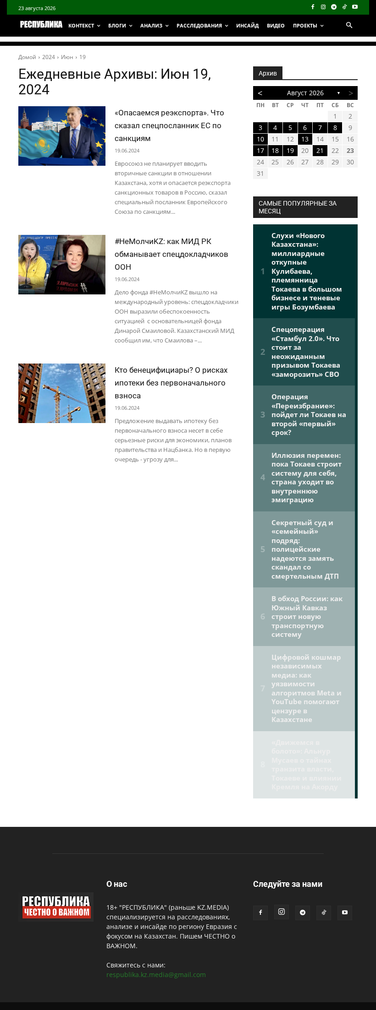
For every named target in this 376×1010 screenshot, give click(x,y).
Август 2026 (305, 92)
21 (320, 150)
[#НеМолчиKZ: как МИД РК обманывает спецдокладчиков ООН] (61, 264)
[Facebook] (313, 7)
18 (275, 150)
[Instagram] (323, 7)
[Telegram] (334, 7)
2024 (48, 57)
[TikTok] (344, 7)
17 (260, 150)
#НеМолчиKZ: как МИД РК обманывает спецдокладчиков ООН (171, 254)
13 (305, 139)
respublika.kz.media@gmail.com (156, 974)
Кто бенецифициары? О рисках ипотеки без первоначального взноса (171, 382)
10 (260, 139)
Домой (27, 57)
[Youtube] (354, 7)
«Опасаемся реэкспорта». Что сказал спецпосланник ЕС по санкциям (169, 125)
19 (82, 57)
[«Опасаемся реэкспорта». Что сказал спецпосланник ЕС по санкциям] (61, 136)
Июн (67, 57)
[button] (349, 26)
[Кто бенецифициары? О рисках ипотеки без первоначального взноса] (61, 393)
